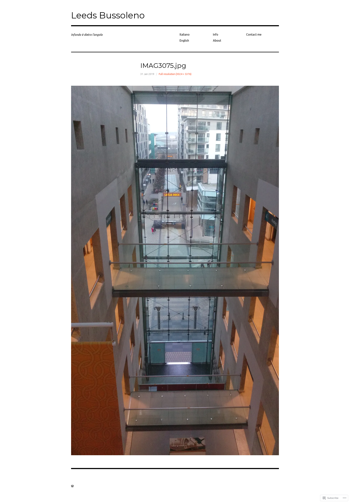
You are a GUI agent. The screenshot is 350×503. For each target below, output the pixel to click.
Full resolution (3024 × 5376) (175, 74)
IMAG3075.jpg (163, 65)
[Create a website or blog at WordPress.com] (72, 486)
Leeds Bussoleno (108, 15)
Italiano (185, 34)
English (184, 40)
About (217, 40)
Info (215, 34)
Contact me (253, 34)
